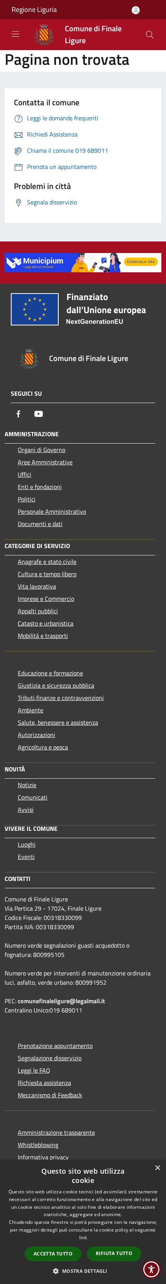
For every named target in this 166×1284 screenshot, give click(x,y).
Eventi (26, 856)
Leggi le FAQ (34, 1070)
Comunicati (32, 797)
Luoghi (27, 844)
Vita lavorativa (37, 586)
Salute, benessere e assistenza (58, 722)
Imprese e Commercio (46, 598)
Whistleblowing (38, 1144)
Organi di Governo (41, 449)
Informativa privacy (43, 1157)
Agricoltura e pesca (43, 747)
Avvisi (26, 809)
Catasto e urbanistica (45, 623)
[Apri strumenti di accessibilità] (151, 1269)
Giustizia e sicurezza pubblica (56, 685)
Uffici (24, 474)
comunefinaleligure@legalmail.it (61, 1001)
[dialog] (83, 1222)
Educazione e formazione (50, 673)
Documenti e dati (40, 523)
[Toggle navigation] (15, 34)
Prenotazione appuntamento (55, 1045)
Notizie (27, 785)
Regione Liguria (34, 9)
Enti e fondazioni (40, 486)
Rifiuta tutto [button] (114, 1253)
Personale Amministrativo (52, 511)
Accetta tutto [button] (53, 1253)
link (83, 1237)
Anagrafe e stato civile (47, 561)
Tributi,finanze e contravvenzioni (61, 697)
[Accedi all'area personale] (136, 10)
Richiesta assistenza (44, 1082)
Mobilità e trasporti (43, 635)
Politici (27, 499)
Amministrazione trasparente (56, 1132)
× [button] (157, 1168)
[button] (83, 1271)
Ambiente (30, 710)
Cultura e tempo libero (47, 574)
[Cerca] (149, 34)
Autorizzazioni (36, 734)
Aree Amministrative (45, 462)
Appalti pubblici (38, 611)
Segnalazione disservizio (49, 1058)
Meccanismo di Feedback (50, 1095)
